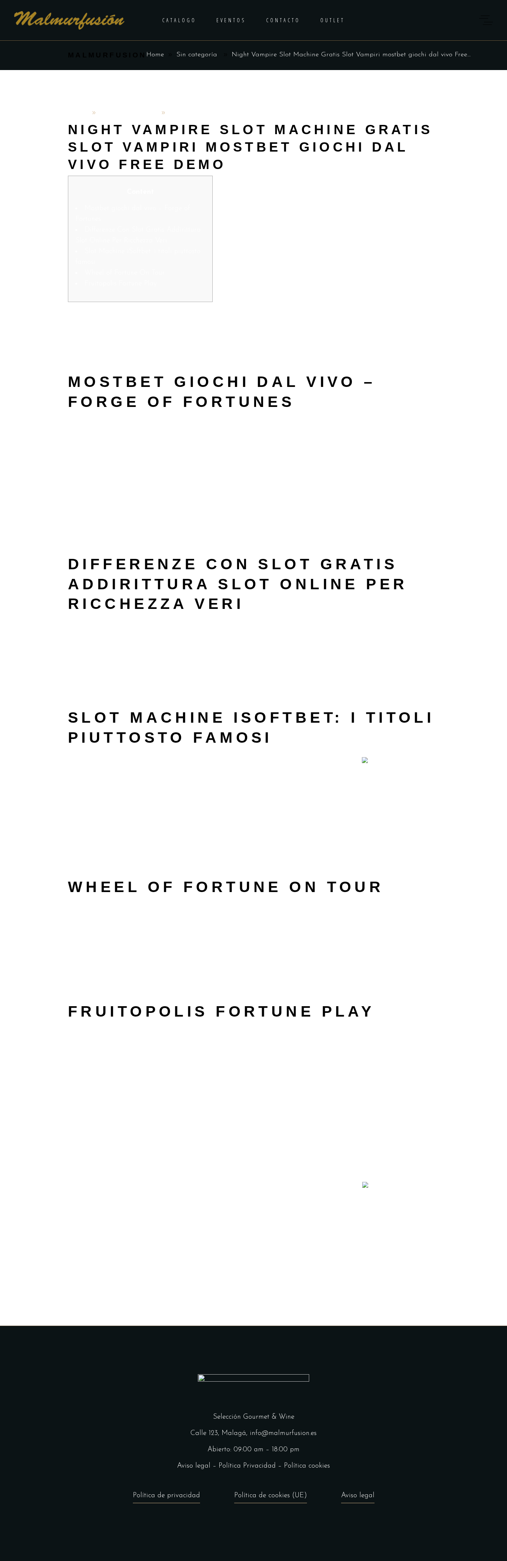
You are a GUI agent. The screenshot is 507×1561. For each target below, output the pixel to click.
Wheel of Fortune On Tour (125, 272)
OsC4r (78, 113)
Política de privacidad (166, 1495)
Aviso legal (193, 1465)
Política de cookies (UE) (270, 1495)
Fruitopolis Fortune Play (121, 283)
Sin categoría (196, 55)
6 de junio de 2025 (128, 113)
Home (155, 55)
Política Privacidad (247, 1465)
